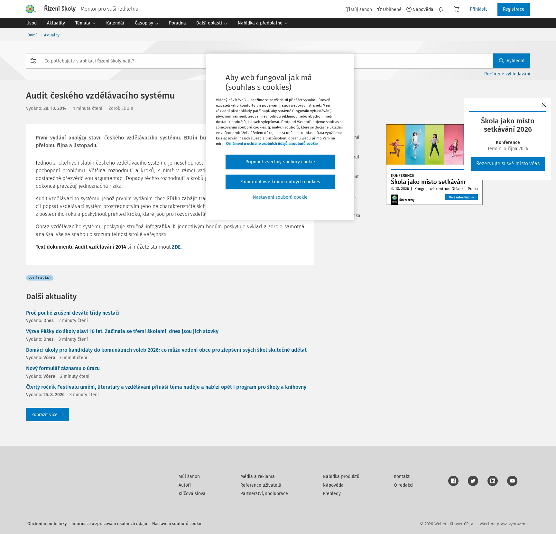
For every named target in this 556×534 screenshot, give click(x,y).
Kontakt (402, 476)
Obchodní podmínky (47, 523)
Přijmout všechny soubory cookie (280, 162)
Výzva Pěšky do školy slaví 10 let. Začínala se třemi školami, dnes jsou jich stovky (122, 331)
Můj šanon (189, 476)
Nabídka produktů (341, 476)
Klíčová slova (192, 493)
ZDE (176, 247)
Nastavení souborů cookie (177, 523)
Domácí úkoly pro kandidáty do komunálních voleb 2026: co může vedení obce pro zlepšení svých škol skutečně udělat (166, 350)
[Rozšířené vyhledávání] (33, 60)
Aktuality (52, 35)
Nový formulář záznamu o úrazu (63, 368)
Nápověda (422, 9)
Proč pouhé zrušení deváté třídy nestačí (73, 313)
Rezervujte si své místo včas (508, 163)
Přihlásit (478, 9)
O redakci (403, 485)
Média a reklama (257, 476)
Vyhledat (516, 60)
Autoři (185, 485)
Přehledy (332, 493)
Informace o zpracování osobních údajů (109, 523)
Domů (32, 35)
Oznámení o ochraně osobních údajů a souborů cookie (272, 143)
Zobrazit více (45, 414)
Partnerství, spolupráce (264, 493)
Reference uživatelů (260, 485)
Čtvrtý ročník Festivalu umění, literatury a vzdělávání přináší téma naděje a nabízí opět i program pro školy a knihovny (166, 387)
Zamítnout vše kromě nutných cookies (280, 182)
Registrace (513, 9)
